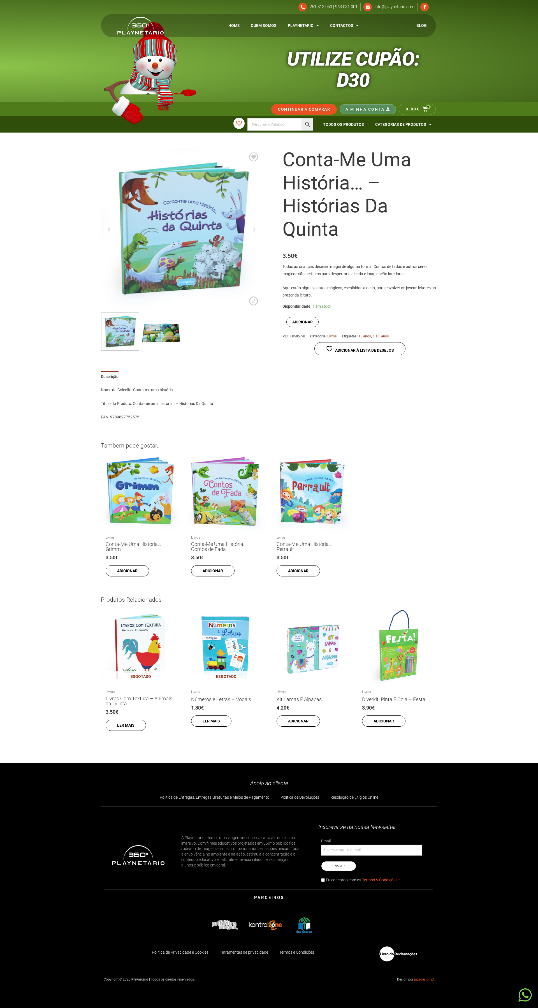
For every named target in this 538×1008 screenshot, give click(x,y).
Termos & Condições (379, 880)
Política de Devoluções (299, 797)
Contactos (341, 25)
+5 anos (364, 336)
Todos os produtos (343, 124)
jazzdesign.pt (424, 979)
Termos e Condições (296, 952)
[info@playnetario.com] (367, 7)
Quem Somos (264, 25)
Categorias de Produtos (400, 124)
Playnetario (301, 25)
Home (234, 25)
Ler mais (125, 725)
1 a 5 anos (381, 336)
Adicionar (302, 322)
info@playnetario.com (394, 6)
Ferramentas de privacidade (244, 952)
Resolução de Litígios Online (354, 797)
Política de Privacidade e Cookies (180, 952)
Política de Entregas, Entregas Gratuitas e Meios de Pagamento (214, 797)
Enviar (339, 866)
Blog (421, 25)
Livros (332, 336)
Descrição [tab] (110, 376)
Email (326, 841)
